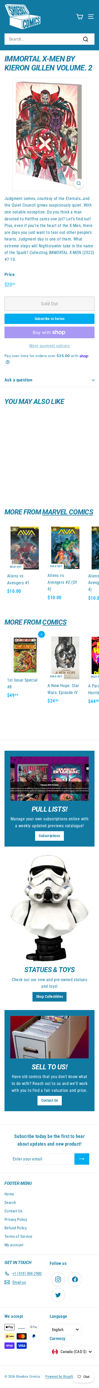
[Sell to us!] (49, 1037)
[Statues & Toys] (49, 908)
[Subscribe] (81, 1159)
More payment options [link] (49, 345)
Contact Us (49, 1100)
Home (9, 1194)
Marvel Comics (67, 512)
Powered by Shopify (59, 1376)
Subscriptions (49, 836)
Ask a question (18, 379)
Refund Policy (15, 1228)
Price (9, 274)
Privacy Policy (15, 1219)
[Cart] (79, 16)
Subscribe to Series (50, 319)
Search (10, 1202)
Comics (54, 622)
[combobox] (49, 39)
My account (13, 1245)
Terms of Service (18, 1236)
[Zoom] (79, 183)
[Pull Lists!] (49, 779)
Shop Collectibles (49, 996)
